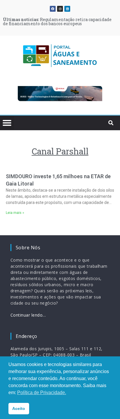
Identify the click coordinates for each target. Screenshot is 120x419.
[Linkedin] (67, 9)
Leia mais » (15, 213)
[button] (13, 94)
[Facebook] (53, 9)
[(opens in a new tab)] (60, 93)
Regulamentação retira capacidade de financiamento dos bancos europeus (57, 21)
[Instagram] (60, 9)
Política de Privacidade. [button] (41, 392)
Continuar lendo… (28, 315)
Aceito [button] (18, 408)
